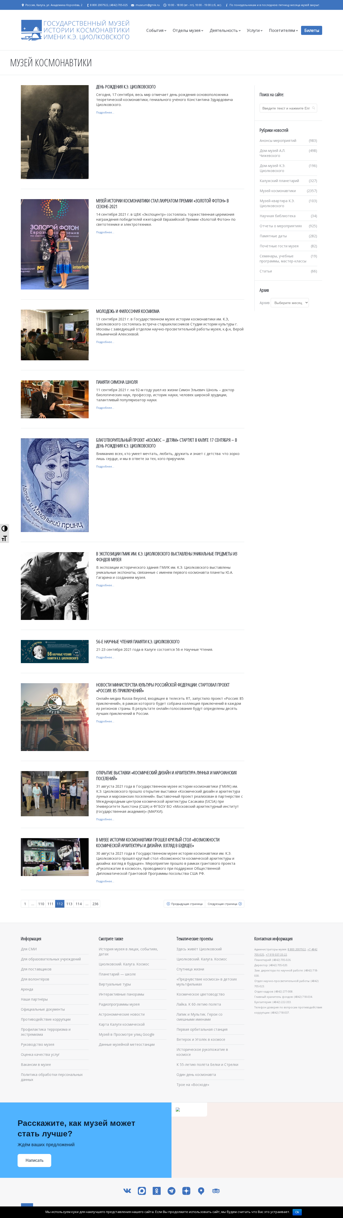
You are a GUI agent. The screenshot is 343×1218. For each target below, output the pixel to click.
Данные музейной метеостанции (127, 1044)
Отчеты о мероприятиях (281, 225)
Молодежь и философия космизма (127, 311)
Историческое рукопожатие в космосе (202, 1052)
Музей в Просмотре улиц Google (126, 1034)
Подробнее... (105, 112)
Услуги (253, 30)
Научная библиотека (278, 215)
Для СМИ (29, 949)
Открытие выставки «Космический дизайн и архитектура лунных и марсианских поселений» (166, 775)
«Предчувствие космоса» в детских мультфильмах (207, 982)
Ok (297, 1212)
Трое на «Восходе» (193, 1084)
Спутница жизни (190, 969)
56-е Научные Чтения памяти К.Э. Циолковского (138, 641)
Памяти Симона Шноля (117, 382)
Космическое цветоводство (201, 994)
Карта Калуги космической (122, 1024)
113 (69, 903)
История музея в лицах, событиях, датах (128, 951)
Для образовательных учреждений (51, 959)
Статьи (266, 271)
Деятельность (224, 30)
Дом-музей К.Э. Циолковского (272, 168)
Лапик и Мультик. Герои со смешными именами (199, 1017)
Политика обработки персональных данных (52, 1077)
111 (50, 903)
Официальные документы (43, 1009)
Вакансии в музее (36, 1064)
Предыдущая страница (187, 904)
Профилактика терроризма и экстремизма (46, 1032)
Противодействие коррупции (46, 1019)
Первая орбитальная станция (202, 1029)
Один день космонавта (196, 1074)
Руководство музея (37, 1044)
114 (79, 903)
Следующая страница (222, 904)
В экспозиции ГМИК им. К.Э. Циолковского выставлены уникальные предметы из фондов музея (166, 556)
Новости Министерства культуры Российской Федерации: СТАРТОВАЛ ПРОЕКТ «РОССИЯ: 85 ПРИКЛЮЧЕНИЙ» (163, 687)
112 (60, 903)
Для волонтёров (35, 979)
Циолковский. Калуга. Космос (124, 964)
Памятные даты (273, 236)
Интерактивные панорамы (121, 994)
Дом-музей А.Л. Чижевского (272, 153)
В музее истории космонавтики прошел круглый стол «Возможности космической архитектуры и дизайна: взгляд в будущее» (157, 842)
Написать (34, 1160)
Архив (265, 302)
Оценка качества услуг (40, 1054)
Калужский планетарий (279, 180)
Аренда (27, 989)
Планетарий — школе (117, 974)
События (154, 30)
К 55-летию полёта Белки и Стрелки (207, 1064)
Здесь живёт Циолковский (199, 949)
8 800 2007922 (297, 949)
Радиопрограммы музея (119, 1004)
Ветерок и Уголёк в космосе (201, 1039)
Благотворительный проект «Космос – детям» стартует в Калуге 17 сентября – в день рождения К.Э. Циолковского (166, 443)
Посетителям (282, 30)
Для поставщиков (36, 969)
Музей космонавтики (278, 190)
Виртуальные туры (115, 984)
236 (95, 903)
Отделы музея (186, 30)
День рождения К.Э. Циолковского (126, 86)
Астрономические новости (122, 1014)
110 (41, 903)
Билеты (311, 30)
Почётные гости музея (279, 246)
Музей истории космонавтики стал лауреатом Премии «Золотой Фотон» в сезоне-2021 (162, 203)
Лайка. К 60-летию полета (199, 1004)
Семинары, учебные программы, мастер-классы (283, 258)
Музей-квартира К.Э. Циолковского (277, 203)
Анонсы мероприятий (278, 140)
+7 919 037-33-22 (276, 954)
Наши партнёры (34, 999)
